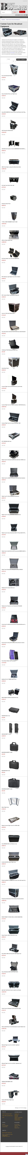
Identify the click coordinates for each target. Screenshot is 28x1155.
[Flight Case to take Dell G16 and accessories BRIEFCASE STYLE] (14, 545)
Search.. (15, 12)
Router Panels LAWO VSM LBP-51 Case (9, 935)
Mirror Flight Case (5, 807)
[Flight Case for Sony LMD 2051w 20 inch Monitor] (14, 509)
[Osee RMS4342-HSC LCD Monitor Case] (14, 838)
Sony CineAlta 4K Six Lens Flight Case (9, 93)
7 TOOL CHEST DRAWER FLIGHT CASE (9, 221)
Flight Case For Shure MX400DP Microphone (10, 496)
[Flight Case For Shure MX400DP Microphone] (14, 490)
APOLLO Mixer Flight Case (7, 240)
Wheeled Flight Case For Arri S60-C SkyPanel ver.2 (11, 1063)
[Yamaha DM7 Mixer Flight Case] (14, 1094)
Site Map (16, 1116)
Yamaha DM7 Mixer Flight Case (8, 1099)
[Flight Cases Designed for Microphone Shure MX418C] (14, 564)
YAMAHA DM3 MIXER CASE (7, 1081)
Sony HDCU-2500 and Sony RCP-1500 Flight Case (11, 953)
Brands (3, 1124)
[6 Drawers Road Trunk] (14, 198)
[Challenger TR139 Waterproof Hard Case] (14, 344)
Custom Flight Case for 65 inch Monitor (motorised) (12, 386)
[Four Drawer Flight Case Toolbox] (14, 655)
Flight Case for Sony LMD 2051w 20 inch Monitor (11, 514)
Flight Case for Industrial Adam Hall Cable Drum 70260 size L (14, 459)
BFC (13, 39)
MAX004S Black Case (6, 715)
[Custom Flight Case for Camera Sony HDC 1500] (14, 417)
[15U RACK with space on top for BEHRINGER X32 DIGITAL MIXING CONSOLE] (14, 143)
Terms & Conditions (18, 1117)
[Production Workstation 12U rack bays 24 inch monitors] (14, 893)
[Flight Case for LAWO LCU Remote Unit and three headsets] (14, 472)
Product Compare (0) (21, 59)
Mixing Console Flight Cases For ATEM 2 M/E (10, 825)
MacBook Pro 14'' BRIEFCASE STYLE (9, 679)
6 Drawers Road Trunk (6, 203)
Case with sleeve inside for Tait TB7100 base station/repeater (14, 331)
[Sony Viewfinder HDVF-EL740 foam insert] (14, 966)
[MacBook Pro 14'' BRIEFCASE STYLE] (14, 673)
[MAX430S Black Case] (14, 765)
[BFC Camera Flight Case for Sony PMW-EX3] (14, 289)
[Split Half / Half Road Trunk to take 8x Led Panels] (14, 984)
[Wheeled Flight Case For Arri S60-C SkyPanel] (14, 1039)
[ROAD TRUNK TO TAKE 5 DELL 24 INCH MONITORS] (14, 911)
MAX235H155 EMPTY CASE (7, 752)
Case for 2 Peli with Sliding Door (8, 313)
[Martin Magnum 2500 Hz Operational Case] (14, 692)
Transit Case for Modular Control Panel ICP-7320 (11, 1008)
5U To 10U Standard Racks (7, 75)
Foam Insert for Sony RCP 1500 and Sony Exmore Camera (13, 642)
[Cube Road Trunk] (14, 362)
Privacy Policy (17, 1118)
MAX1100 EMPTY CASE (6, 734)
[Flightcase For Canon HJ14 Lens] (14, 582)
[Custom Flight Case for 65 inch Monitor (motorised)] (14, 381)
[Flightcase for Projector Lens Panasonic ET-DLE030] (14, 600)
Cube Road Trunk (5, 368)
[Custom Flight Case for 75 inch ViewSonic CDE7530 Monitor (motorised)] (14, 399)
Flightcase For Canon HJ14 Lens (8, 587)
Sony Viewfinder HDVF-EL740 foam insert (10, 971)
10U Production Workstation (7, 130)
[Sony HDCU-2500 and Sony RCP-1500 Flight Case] (14, 948)
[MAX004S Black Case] (14, 710)
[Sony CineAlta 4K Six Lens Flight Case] (14, 88)
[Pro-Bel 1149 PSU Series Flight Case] (14, 856)
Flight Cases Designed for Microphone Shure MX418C (12, 569)
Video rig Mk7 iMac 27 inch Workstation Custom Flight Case (13, 1026)
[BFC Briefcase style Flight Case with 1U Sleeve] (14, 271)
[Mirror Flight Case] (14, 801)
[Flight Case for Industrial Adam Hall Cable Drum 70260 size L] (14, 454)
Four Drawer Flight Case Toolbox (8, 660)
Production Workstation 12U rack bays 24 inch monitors (13, 898)
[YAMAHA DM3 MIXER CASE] (14, 1076)
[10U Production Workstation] (14, 125)
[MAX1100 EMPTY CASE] (14, 728)
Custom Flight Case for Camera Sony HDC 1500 (11, 423)
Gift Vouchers (5, 1125)
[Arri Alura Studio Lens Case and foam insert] (14, 253)
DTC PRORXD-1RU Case (6, 441)
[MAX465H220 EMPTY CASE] (14, 783)
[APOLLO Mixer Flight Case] (14, 234)
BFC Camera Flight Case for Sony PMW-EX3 (10, 295)
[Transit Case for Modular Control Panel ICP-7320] (14, 1003)
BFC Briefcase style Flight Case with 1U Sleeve (11, 276)
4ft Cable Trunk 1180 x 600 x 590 (8, 185)
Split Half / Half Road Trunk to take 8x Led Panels (11, 990)
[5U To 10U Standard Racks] (14, 70)
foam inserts (12, 52)
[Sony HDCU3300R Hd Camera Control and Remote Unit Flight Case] (14, 106)
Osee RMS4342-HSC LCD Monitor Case (9, 843)
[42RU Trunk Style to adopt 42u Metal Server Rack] (14, 161)
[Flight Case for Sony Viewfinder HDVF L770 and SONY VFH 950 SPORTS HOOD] (14, 527)
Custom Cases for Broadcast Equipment (13, 19)
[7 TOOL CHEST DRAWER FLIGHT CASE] (14, 216)
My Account (17, 1124)
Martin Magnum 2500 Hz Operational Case (10, 697)
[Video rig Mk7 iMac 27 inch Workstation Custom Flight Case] (14, 1021)
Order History (17, 1125)
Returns (16, 1115)
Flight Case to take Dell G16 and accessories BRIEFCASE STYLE (14, 551)
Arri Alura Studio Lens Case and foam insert (10, 258)
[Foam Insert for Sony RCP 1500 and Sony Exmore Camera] (14, 637)
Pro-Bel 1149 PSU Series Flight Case (9, 862)
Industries (3, 19)
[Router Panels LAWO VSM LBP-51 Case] (14, 929)
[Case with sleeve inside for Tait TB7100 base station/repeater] (14, 326)
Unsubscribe (4, 1126)
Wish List (16, 1126)
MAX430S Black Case (6, 770)
